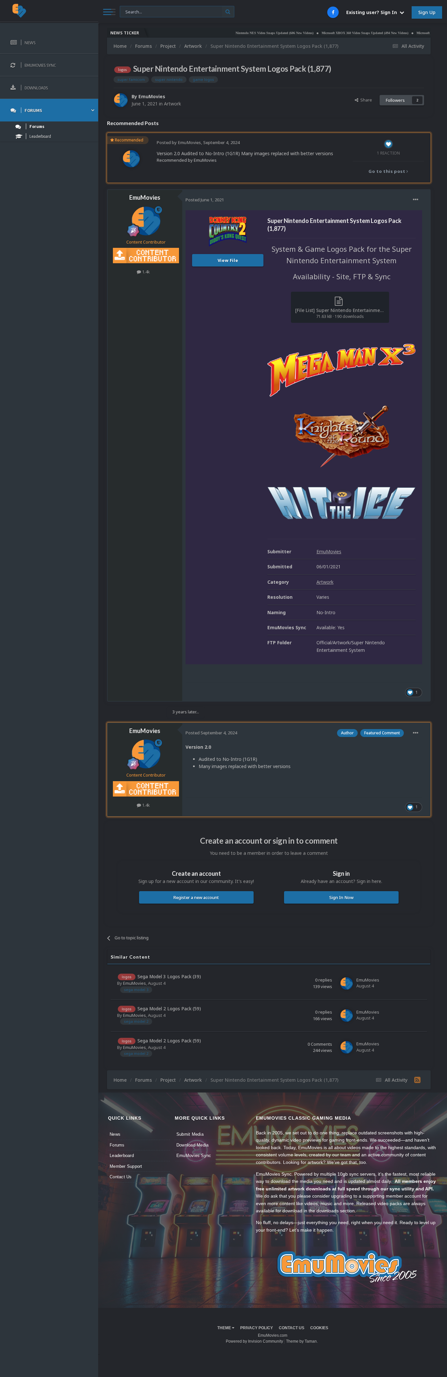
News (115, 1134)
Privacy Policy (256, 1328)
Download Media (192, 1145)
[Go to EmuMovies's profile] (121, 100)
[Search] (228, 11)
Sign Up (427, 12)
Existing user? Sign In (373, 12)
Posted (205, 200)
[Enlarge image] (341, 370)
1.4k (145, 272)
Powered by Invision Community (254, 1341)
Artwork (172, 104)
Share (365, 100)
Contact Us (121, 1176)
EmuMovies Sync (193, 1155)
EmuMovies (151, 96)
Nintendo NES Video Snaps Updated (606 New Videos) (247, 33)
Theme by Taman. (302, 1341)
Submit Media (190, 1134)
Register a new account (196, 897)
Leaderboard (122, 1155)
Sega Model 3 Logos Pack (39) (169, 976)
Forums (117, 1145)
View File (228, 260)
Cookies (319, 1328)
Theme (224, 1328)
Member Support (126, 1166)
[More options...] (415, 200)
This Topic (134, 11)
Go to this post (387, 171)
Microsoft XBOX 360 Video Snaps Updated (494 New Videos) (337, 33)
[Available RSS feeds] (417, 1079)
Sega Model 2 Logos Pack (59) (169, 1008)
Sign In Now (341, 897)
